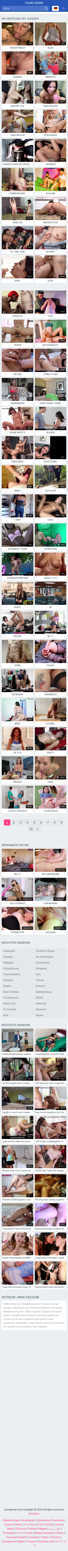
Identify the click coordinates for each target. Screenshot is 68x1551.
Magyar (42, 1528)
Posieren (8, 980)
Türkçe (45, 1537)
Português (9, 1532)
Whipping (8, 962)
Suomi (59, 1524)
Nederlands (28, 1520)
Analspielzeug (43, 991)
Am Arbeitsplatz (45, 956)
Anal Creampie (11, 991)
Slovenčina (58, 1520)
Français (31, 1541)
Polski (28, 1532)
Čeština (32, 1528)
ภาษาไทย (29, 1524)
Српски (8, 1524)
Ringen (39, 1015)
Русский (11, 1537)
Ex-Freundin (9, 1009)
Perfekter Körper (45, 950)
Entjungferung (11, 968)
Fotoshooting (10, 997)
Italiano (60, 1532)
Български (8, 1541)
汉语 (51, 1541)
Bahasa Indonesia (43, 1532)
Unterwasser (43, 962)
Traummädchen (11, 974)
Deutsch (55, 1537)
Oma (5, 1015)
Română (42, 1541)
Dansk (10, 1528)
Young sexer (34, 3)
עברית (20, 1532)
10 (31, 829)
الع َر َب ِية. (54, 1528)
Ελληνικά (20, 1528)
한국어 (40, 1524)
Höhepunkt (9, 950)
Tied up (40, 980)
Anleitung (41, 1003)
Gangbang (41, 968)
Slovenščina (43, 1520)
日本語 (50, 1524)
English (21, 1541)
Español (23, 1537)
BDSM (39, 997)
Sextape (8, 956)
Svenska (34, 1537)
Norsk (18, 1524)
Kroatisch (41, 1009)
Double (7, 986)
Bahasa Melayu (11, 1520)
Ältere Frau (9, 1003)
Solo (38, 974)
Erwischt (40, 986)
